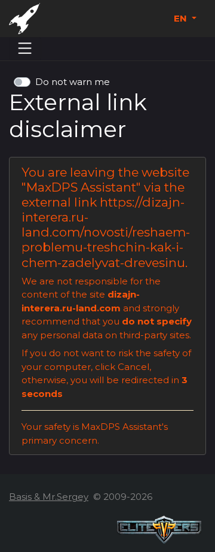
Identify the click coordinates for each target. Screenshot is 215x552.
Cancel (133, 366)
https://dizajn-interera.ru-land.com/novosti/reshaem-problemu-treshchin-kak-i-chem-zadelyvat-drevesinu (106, 232)
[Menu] (25, 48)
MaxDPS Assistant (81, 187)
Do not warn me (72, 81)
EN (181, 18)
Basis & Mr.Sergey (48, 496)
